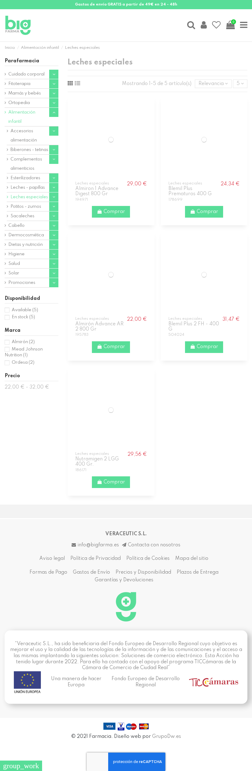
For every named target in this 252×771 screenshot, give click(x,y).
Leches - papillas (27, 187)
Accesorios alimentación (23, 135)
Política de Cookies (148, 558)
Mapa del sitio (191, 558)
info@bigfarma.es (98, 545)
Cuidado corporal (26, 74)
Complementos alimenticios (26, 164)
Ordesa (23, 362)
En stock (23, 317)
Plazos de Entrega (198, 572)
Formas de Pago (48, 572)
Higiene (16, 254)
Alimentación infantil (21, 117)
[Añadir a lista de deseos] (106, 176)
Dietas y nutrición (25, 244)
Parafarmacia (22, 61)
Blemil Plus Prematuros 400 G (190, 191)
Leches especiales (29, 197)
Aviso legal (52, 558)
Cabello (16, 225)
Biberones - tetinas (29, 150)
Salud (14, 264)
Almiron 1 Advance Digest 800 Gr (96, 191)
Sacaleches (22, 216)
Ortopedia (19, 103)
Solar (13, 273)
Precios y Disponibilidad (143, 572)
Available (25, 310)
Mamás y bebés (24, 93)
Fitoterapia (19, 84)
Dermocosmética (26, 235)
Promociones (21, 283)
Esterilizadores (25, 178)
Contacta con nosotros (154, 545)
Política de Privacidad (95, 558)
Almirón (23, 342)
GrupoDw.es (166, 736)
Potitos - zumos (25, 206)
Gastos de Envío (91, 572)
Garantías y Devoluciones (124, 580)
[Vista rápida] (115, 176)
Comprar (114, 211)
